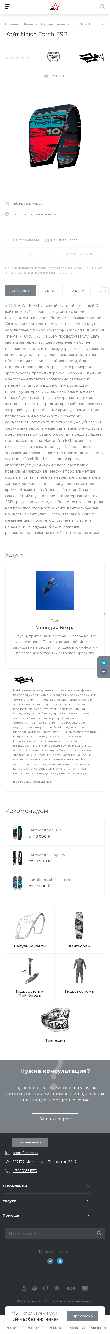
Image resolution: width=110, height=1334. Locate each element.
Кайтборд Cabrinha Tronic (51, 880)
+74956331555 (25, 1171)
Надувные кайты (30, 946)
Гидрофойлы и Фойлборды (30, 993)
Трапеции (55, 1040)
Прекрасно (82, 1316)
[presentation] (105, 290)
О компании (15, 1186)
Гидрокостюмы (79, 991)
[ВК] (104, 671)
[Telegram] (104, 662)
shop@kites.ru (25, 1153)
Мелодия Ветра (55, 628)
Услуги (9, 1200)
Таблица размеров (26, 203)
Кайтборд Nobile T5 (45, 830)
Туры (55, 620)
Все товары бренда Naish (33, 781)
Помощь (11, 1215)
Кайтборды (79, 946)
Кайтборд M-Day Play (47, 855)
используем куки (38, 1313)
